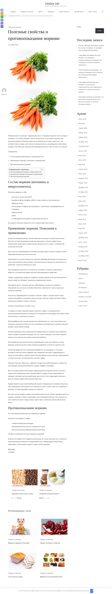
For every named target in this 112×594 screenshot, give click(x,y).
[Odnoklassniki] (2, 13)
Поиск (79, 27)
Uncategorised (83, 274)
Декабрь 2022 (83, 238)
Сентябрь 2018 (84, 256)
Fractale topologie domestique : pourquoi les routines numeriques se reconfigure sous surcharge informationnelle (91, 48)
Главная (13, 12)
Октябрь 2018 (83, 251)
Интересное (83, 287)
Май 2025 (82, 165)
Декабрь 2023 (83, 206)
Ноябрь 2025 (83, 137)
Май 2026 (82, 123)
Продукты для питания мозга (51, 577)
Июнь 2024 (82, 196)
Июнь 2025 (82, 160)
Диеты (40, 12)
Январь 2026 (83, 133)
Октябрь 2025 (83, 142)
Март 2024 (82, 201)
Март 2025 (82, 174)
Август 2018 (83, 260)
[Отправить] (2, 26)
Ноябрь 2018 (83, 247)
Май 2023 (82, 228)
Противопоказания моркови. (19, 176)
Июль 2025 (82, 155)
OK (91, 591)
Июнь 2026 (82, 119)
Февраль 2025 (83, 178)
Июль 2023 (82, 219)
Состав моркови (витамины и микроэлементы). (25, 172)
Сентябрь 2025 (84, 146)
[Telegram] (2, 10)
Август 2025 (83, 151)
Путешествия (78, 12)
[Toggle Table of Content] (41, 169)
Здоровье (51, 12)
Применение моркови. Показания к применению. (26, 174)
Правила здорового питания (19, 543)
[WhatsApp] (2, 16)
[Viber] (2, 23)
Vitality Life (52, 3)
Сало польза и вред (15, 577)
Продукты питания (26, 12)
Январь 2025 (83, 183)
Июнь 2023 (82, 224)
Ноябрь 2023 (83, 210)
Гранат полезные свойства (50, 543)
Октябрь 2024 (83, 192)
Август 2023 (83, 215)
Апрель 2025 (83, 169)
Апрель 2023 (83, 233)
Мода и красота (64, 12)
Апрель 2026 (83, 128)
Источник (11, 449)
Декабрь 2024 (83, 187)
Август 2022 (83, 242)
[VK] (2, 20)
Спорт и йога (92, 12)
